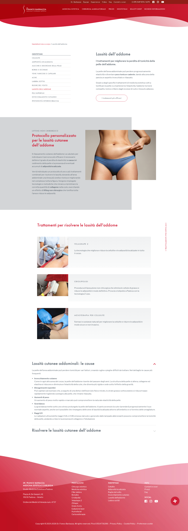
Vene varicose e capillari (44, 73)
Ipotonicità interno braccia (45, 101)
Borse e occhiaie (40, 70)
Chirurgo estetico (79, 487)
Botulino (75, 495)
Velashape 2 (77, 500)
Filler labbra (77, 492)
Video (104, 2)
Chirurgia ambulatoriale (94, 9)
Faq (110, 2)
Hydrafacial (76, 511)
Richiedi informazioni (155, 9)
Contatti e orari (120, 2)
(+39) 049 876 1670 (141, 2)
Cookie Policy (129, 524)
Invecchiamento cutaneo (44, 97)
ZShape (75, 503)
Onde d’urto (77, 506)
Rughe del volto (39, 85)
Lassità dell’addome (41, 89)
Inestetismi (122, 9)
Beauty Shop (136, 9)
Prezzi (111, 9)
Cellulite (36, 58)
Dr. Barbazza (76, 2)
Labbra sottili (38, 81)
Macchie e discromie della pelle (47, 66)
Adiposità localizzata (42, 62)
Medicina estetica (70, 9)
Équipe (86, 2)
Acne (34, 77)
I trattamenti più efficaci (111, 98)
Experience (95, 2)
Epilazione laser (78, 509)
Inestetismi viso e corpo (41, 44)
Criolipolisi (76, 498)
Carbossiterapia (78, 514)
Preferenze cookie (145, 524)
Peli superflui (38, 93)
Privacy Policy (116, 524)
